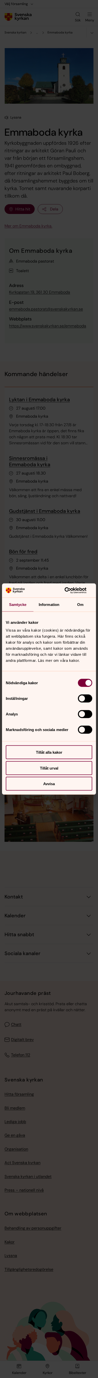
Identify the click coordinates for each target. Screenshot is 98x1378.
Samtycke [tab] (17, 604)
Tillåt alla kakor (49, 752)
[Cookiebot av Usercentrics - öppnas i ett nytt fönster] (70, 590)
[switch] (85, 699)
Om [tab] (80, 604)
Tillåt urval (49, 768)
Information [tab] (49, 604)
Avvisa (49, 784)
